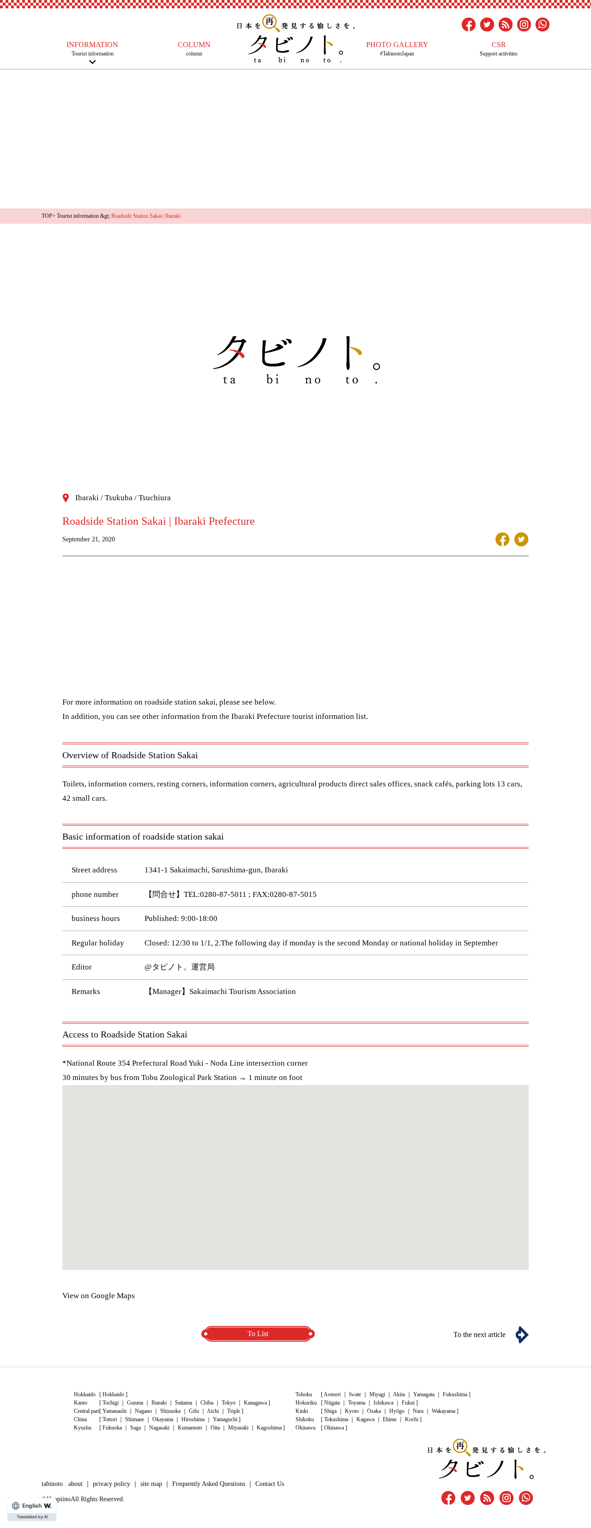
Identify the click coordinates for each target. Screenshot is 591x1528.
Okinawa (334, 1427)
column (194, 49)
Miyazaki (238, 1427)
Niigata (332, 1402)
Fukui (408, 1402)
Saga (135, 1427)
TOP (47, 216)
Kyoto (352, 1411)
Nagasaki (159, 1427)
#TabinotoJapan (397, 49)
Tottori (110, 1419)
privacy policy (111, 1483)
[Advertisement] (295, 139)
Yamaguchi (225, 1419)
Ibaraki (159, 1402)
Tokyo (228, 1402)
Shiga (330, 1411)
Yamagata (423, 1394)
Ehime (390, 1419)
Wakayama (443, 1411)
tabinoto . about (62, 1483)
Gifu (194, 1411)
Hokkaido (113, 1394)
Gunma (135, 1402)
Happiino (59, 1499)
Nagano (143, 1411)
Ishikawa (383, 1402)
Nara (418, 1411)
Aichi (213, 1411)
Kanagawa (255, 1402)
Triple (233, 1411)
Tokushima (336, 1419)
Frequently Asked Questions (208, 1483)
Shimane (134, 1419)
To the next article (479, 1334)
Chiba (206, 1402)
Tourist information (92, 49)
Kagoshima (269, 1427)
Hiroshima (193, 1419)
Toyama (356, 1402)
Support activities (499, 49)
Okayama (162, 1419)
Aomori (332, 1394)
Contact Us (269, 1483)
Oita (215, 1427)
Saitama (183, 1402)
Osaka (374, 1411)
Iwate (355, 1394)
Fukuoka (112, 1427)
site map (151, 1483)
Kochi (411, 1419)
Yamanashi (115, 1411)
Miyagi (377, 1394)
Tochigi (111, 1402)
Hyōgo (396, 1411)
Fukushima (455, 1394)
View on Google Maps (98, 1295)
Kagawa (365, 1419)
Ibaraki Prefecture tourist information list (298, 716)
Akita (399, 1394)
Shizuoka (170, 1411)
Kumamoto (190, 1427)
